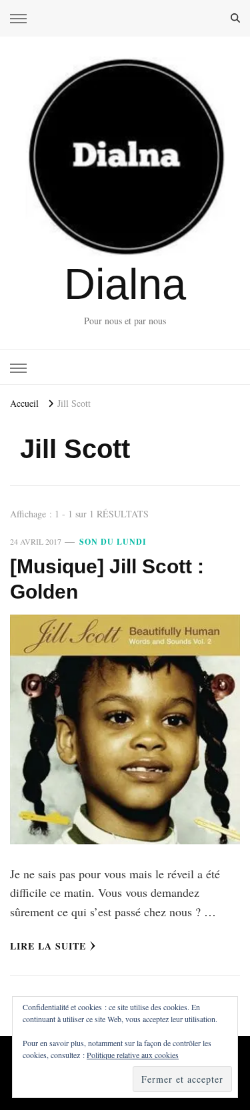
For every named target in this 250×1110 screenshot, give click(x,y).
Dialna (125, 284)
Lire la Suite (48, 946)
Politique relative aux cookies (133, 1054)
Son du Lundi (113, 541)
